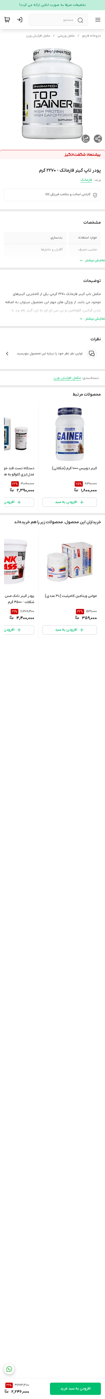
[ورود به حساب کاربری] (21, 19)
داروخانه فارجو (91, 36)
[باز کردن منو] (97, 20)
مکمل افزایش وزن (38, 36)
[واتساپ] (9, 1369)
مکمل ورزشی (66, 36)
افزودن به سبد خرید (75, 1388)
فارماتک (86, 180)
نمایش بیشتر (95, 260)
